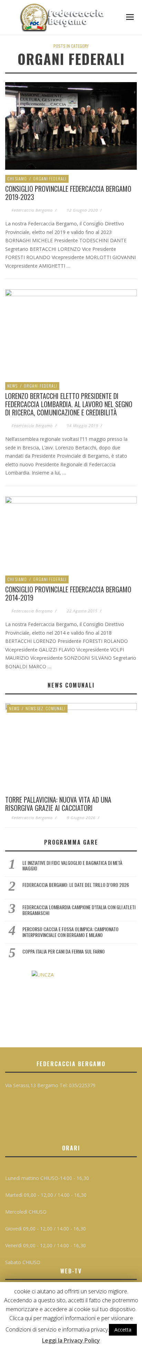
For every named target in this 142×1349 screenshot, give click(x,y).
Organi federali (50, 178)
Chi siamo (17, 178)
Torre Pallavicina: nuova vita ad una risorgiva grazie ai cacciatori (58, 803)
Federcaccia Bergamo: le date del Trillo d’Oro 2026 (75, 884)
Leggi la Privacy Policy (71, 1340)
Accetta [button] (122, 1329)
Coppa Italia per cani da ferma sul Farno (63, 951)
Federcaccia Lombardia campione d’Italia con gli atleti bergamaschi (78, 909)
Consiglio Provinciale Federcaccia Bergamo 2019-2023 (68, 192)
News (12, 386)
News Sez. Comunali (45, 708)
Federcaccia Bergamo (32, 210)
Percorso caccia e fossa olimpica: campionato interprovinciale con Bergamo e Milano (70, 931)
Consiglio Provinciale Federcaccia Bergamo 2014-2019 (68, 593)
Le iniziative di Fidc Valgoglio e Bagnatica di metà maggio (72, 865)
